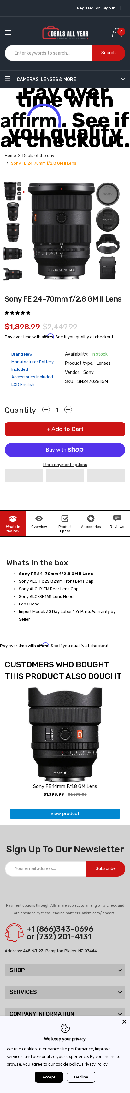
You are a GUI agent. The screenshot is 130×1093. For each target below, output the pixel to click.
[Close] (124, 1021)
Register (85, 8)
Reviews (117, 527)
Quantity (20, 410)
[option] (13, 191)
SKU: (69, 381)
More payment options (65, 464)
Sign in (109, 8)
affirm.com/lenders (98, 913)
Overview (39, 527)
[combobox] (48, 53)
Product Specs (65, 529)
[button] (18, 312)
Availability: (76, 354)
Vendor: (72, 372)
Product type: (79, 363)
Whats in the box (13, 529)
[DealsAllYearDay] (65, 32)
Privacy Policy (95, 1064)
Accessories (91, 527)
